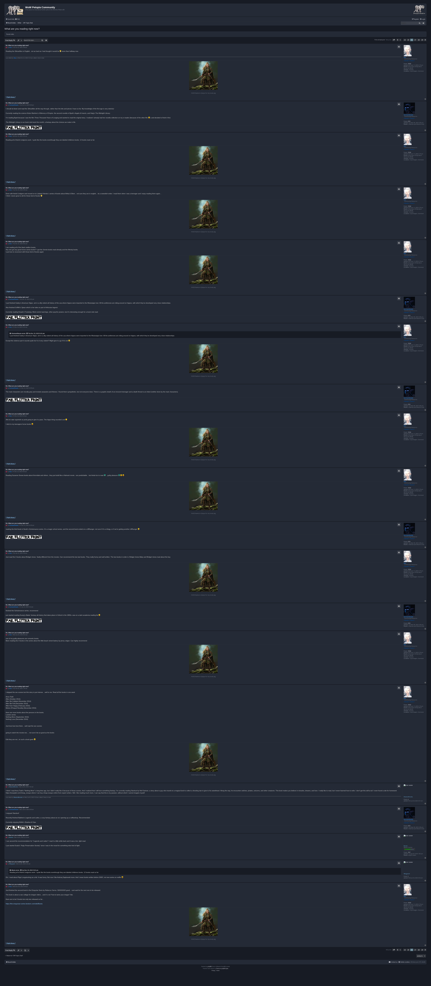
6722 (409, 121)
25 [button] (408, 40)
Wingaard (407, 873)
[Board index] (15, 10)
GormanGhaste (408, 115)
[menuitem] (17, 19)
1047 (409, 852)
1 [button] (400, 40)
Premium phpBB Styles (222, 968)
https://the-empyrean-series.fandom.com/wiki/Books (24, 904)
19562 (409, 63)
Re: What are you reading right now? (17, 45)
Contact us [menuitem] (394, 962)
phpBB (209, 966)
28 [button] (418, 40)
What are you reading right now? (22, 28)
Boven (406, 846)
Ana (405, 57)
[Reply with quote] (399, 46)
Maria (13, 870)
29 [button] (422, 40)
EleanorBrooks (408, 797)
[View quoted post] (27, 333)
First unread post (380, 40)
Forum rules (10, 34)
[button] (393, 40)
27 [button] (415, 40)
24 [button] (405, 40)
